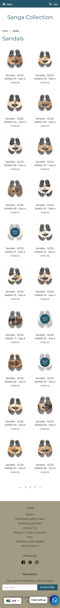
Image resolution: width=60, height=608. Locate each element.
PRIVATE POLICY (30, 546)
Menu (9, 4)
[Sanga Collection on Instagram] (37, 563)
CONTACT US (30, 528)
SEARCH (30, 514)
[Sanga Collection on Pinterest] (30, 563)
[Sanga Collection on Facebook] (23, 563)
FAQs (30, 537)
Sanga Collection (30, 17)
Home (5, 31)
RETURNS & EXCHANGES (30, 541)
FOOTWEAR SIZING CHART (30, 519)
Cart (55, 4)
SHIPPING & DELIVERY (30, 523)
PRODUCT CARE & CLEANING (30, 532)
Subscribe (47, 587)
